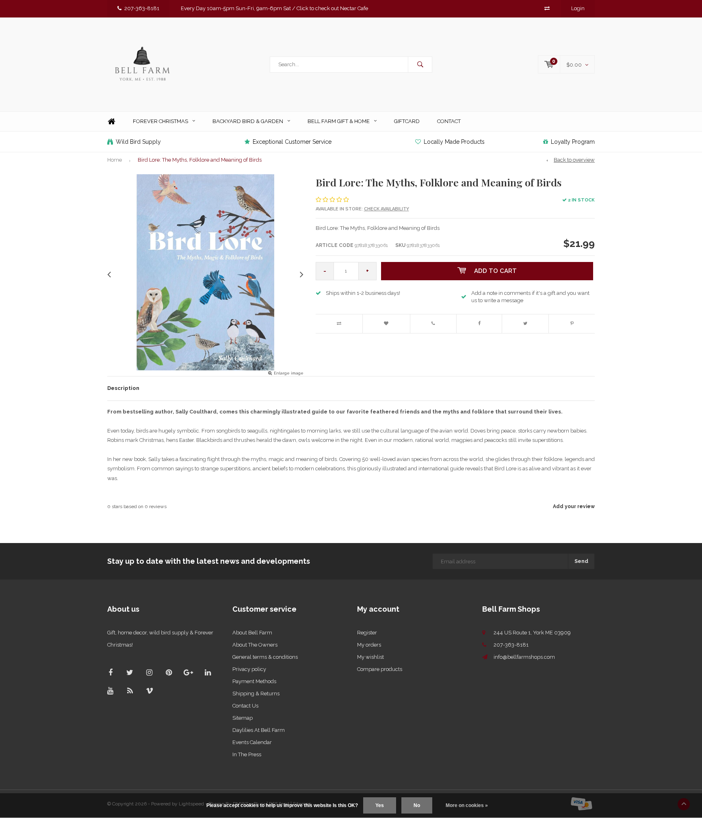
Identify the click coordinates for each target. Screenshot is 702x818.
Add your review (574, 506)
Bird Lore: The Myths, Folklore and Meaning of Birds (200, 160)
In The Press (246, 754)
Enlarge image (288, 373)
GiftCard (407, 121)
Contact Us (245, 706)
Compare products (379, 669)
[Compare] (547, 8)
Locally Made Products (454, 141)
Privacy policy (249, 669)
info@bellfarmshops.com (524, 657)
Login (578, 8)
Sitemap (242, 718)
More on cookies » (467, 805)
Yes (379, 805)
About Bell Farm (252, 633)
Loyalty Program (573, 141)
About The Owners (254, 645)
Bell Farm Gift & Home (339, 121)
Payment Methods (254, 681)
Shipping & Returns (256, 693)
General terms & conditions (265, 657)
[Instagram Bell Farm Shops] (149, 672)
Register (367, 633)
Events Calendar (252, 742)
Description (123, 388)
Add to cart (495, 271)
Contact (449, 121)
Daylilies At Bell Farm (258, 730)
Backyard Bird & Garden (247, 121)
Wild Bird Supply (138, 141)
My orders (369, 645)
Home (111, 122)
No (417, 805)
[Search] (420, 64)
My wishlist (370, 657)
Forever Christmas (160, 121)
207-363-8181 (141, 8)
